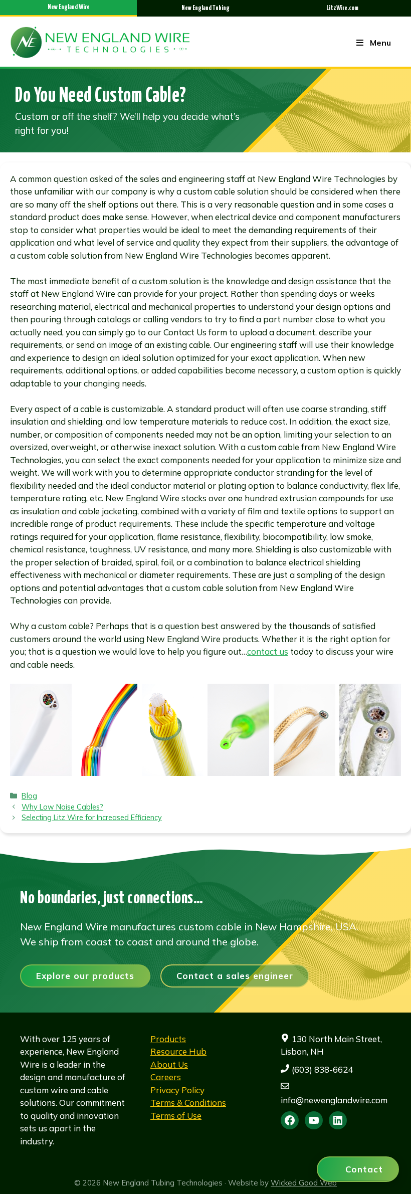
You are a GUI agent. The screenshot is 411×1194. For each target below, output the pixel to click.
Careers (165, 1077)
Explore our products (85, 975)
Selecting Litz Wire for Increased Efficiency (92, 817)
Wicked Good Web (304, 1182)
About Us (169, 1064)
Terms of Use (175, 1115)
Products (168, 1039)
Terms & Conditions (188, 1102)
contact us (267, 651)
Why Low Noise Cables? (62, 807)
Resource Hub (178, 1051)
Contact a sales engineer (234, 975)
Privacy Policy (177, 1090)
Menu (380, 43)
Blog (29, 796)
